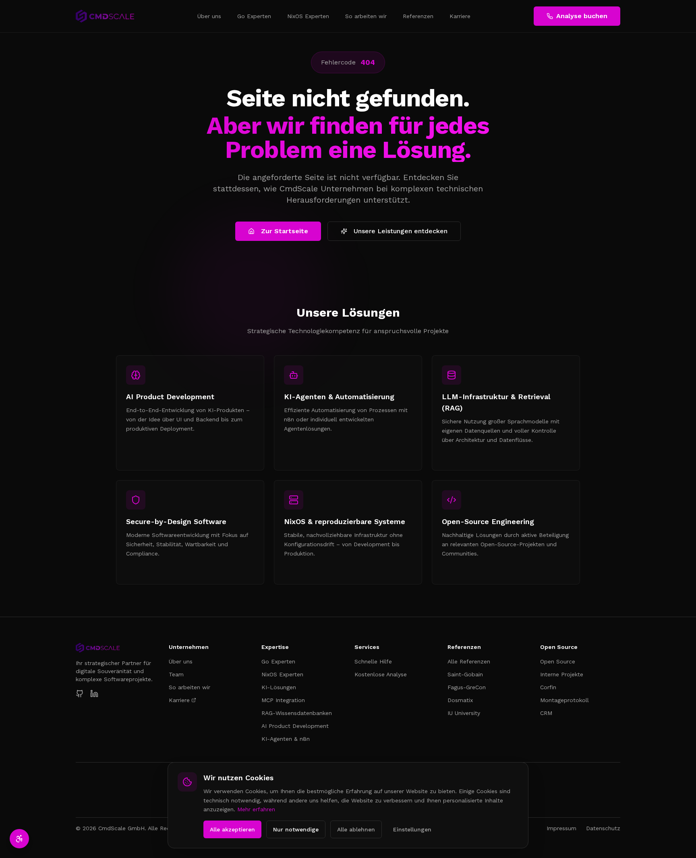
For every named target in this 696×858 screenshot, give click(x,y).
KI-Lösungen (278, 687)
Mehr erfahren (256, 809)
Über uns (181, 661)
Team (176, 674)
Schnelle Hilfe (373, 661)
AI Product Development (295, 726)
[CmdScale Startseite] (116, 648)
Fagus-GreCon (466, 687)
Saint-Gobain (465, 674)
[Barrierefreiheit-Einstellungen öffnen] (19, 838)
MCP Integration (283, 700)
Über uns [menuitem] (209, 16)
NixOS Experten (282, 674)
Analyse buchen (581, 16)
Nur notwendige (296, 829)
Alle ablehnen (356, 829)
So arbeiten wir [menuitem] (366, 16)
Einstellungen (412, 829)
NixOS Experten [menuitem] (308, 16)
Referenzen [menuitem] (418, 16)
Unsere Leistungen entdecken (400, 231)
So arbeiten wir (189, 687)
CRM (546, 713)
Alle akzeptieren (232, 829)
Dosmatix (460, 700)
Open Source (557, 661)
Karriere (179, 700)
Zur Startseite (284, 231)
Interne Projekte (561, 674)
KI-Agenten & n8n (285, 739)
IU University (463, 713)
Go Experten (278, 661)
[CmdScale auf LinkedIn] (94, 694)
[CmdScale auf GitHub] (80, 694)
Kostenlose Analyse (380, 674)
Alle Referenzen (468, 661)
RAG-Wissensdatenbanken (296, 713)
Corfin (548, 687)
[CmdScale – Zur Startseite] (105, 16)
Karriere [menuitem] (460, 16)
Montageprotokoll (564, 700)
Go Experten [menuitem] (254, 16)
